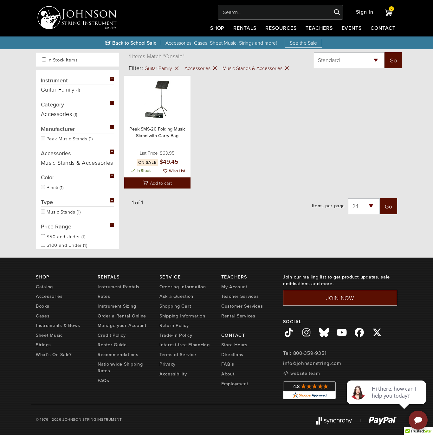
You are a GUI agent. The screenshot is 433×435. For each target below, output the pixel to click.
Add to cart (160, 183)
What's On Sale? (54, 354)
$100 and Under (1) (66, 244)
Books (42, 306)
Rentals (244, 28)
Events (352, 28)
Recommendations (118, 354)
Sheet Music (49, 335)
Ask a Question (176, 296)
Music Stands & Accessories (253, 68)
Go (393, 60)
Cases (43, 315)
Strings (43, 344)
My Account (234, 286)
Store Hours (234, 344)
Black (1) (54, 187)
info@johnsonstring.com (312, 363)
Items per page (328, 205)
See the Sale (303, 42)
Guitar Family (159, 68)
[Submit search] (337, 12)
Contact (383, 28)
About (228, 373)
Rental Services (238, 315)
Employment (234, 383)
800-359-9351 (309, 353)
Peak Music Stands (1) (69, 138)
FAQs (103, 380)
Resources (281, 28)
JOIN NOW (340, 298)
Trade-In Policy (175, 335)
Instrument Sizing (117, 306)
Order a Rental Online (122, 315)
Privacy (167, 364)
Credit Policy (112, 335)
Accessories (198, 68)
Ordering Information (182, 286)
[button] (365, 12)
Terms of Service (177, 354)
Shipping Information (182, 315)
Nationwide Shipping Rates (120, 367)
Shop (217, 28)
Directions (232, 354)
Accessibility (173, 373)
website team (304, 373)
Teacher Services (240, 296)
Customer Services (242, 306)
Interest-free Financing (184, 344)
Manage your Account (122, 325)
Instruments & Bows (58, 325)
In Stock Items (63, 59)
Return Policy (174, 325)
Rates (104, 296)
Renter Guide (112, 344)
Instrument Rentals (118, 286)
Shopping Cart (175, 306)
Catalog (44, 286)
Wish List (176, 171)
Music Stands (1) (63, 211)
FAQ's (227, 364)
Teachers (319, 28)
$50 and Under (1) (65, 236)
